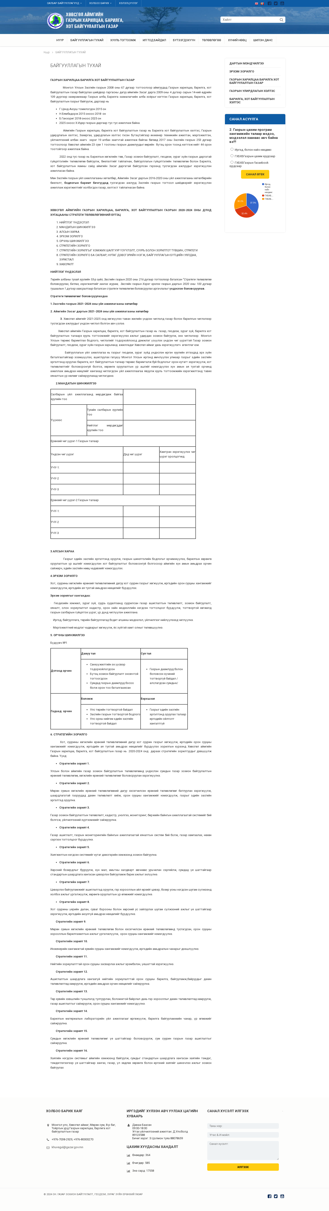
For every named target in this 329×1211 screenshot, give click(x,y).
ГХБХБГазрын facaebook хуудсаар (249, 164)
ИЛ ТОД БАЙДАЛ (154, 40)
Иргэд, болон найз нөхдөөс (252, 149)
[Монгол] (263, 3)
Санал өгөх (255, 174)
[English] (258, 3)
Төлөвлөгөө (211, 40)
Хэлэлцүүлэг (128, 3)
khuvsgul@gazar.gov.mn (67, 1147)
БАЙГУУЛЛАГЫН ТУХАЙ (86, 40)
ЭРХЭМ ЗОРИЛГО (241, 71)
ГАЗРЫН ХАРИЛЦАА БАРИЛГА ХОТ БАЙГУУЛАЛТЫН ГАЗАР (254, 81)
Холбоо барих (99, 3)
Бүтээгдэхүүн (184, 40)
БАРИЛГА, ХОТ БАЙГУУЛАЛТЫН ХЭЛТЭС (252, 100)
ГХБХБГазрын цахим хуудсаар (254, 156)
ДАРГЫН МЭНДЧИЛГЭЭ (246, 63)
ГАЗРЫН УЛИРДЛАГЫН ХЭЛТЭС (252, 91)
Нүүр (60, 40)
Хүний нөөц (237, 40)
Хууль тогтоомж (123, 40)
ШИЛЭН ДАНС (263, 40)
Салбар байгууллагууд (63, 3)
